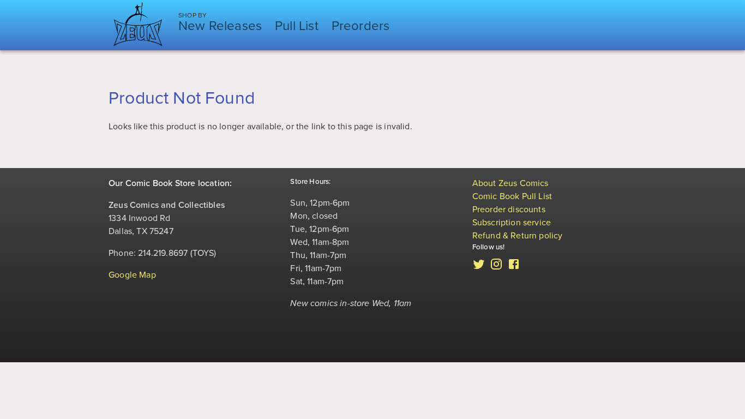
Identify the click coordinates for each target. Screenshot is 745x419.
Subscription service (511, 222)
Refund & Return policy (517, 235)
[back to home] (138, 25)
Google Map (132, 275)
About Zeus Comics (510, 183)
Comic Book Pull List (512, 196)
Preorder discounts (508, 209)
